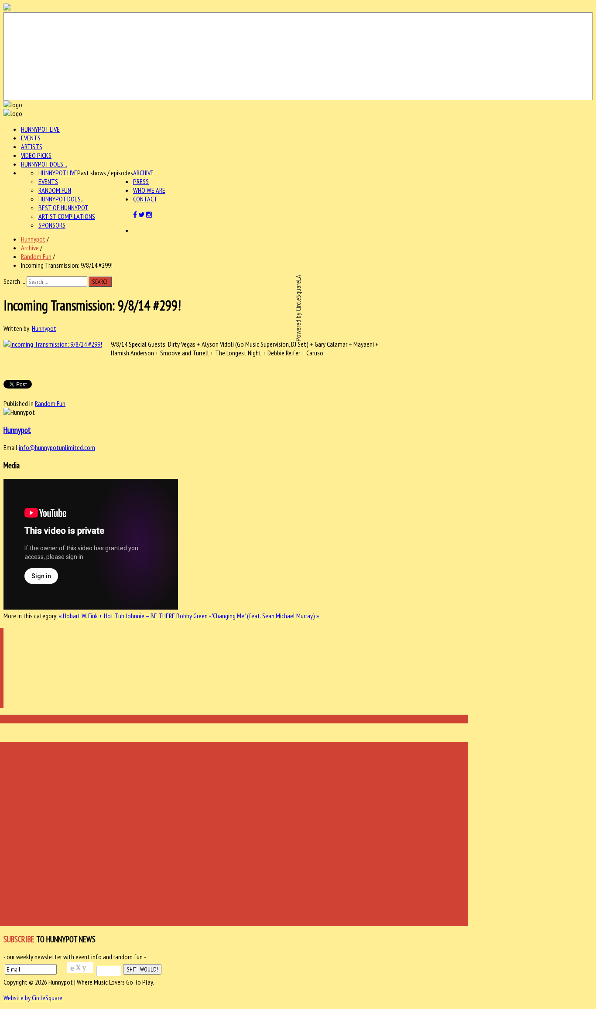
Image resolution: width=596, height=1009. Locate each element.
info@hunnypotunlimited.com (57, 447)
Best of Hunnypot (63, 207)
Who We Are (149, 190)
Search (100, 282)
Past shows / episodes (105, 172)
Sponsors (51, 225)
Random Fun (54, 190)
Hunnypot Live (40, 129)
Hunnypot (33, 239)
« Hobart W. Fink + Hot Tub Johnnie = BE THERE (117, 615)
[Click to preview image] (52, 344)
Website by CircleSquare (32, 997)
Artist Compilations (66, 216)
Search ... (14, 281)
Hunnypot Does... (44, 164)
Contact (145, 198)
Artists (31, 146)
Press (141, 181)
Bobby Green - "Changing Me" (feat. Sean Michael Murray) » (247, 615)
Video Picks (36, 155)
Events (31, 137)
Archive (143, 172)
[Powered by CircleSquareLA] (298, 56)
